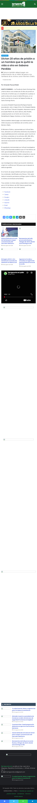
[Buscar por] (35, 5)
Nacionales (5, 55)
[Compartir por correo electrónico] (20, 217)
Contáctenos (20, 793)
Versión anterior (18, 796)
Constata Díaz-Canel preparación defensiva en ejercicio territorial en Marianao (23, 726)
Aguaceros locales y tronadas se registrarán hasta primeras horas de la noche (27, 261)
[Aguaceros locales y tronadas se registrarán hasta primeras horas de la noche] (27, 252)
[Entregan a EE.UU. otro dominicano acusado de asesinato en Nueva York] (9, 252)
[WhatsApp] (14, 217)
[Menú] (2, 5)
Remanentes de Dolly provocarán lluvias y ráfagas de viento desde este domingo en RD (27, 241)
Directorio (28, 793)
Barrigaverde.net (6, 766)
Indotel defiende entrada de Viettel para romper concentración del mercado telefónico (9, 241)
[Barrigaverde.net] (18, 3)
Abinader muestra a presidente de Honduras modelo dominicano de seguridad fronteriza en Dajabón (23, 718)
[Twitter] (7, 217)
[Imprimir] (23, 217)
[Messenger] (10, 217)
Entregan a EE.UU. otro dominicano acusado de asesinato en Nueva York (9, 260)
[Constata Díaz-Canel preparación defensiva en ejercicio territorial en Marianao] (6, 727)
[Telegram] (17, 217)
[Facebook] (4, 217)
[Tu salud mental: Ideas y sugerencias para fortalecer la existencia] (6, 711)
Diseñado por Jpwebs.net (26, 791)
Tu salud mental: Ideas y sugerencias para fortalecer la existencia (23, 709)
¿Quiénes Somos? (11, 793)
